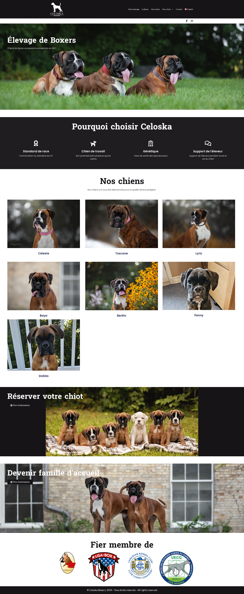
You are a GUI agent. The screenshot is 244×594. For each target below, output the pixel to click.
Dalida (44, 376)
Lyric (198, 253)
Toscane (121, 253)
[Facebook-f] (187, 21)
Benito (121, 316)
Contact (179, 9)
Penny (198, 315)
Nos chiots (166, 9)
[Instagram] (192, 21)
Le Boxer (145, 9)
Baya (43, 316)
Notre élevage (133, 9)
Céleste (43, 253)
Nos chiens (155, 9)
